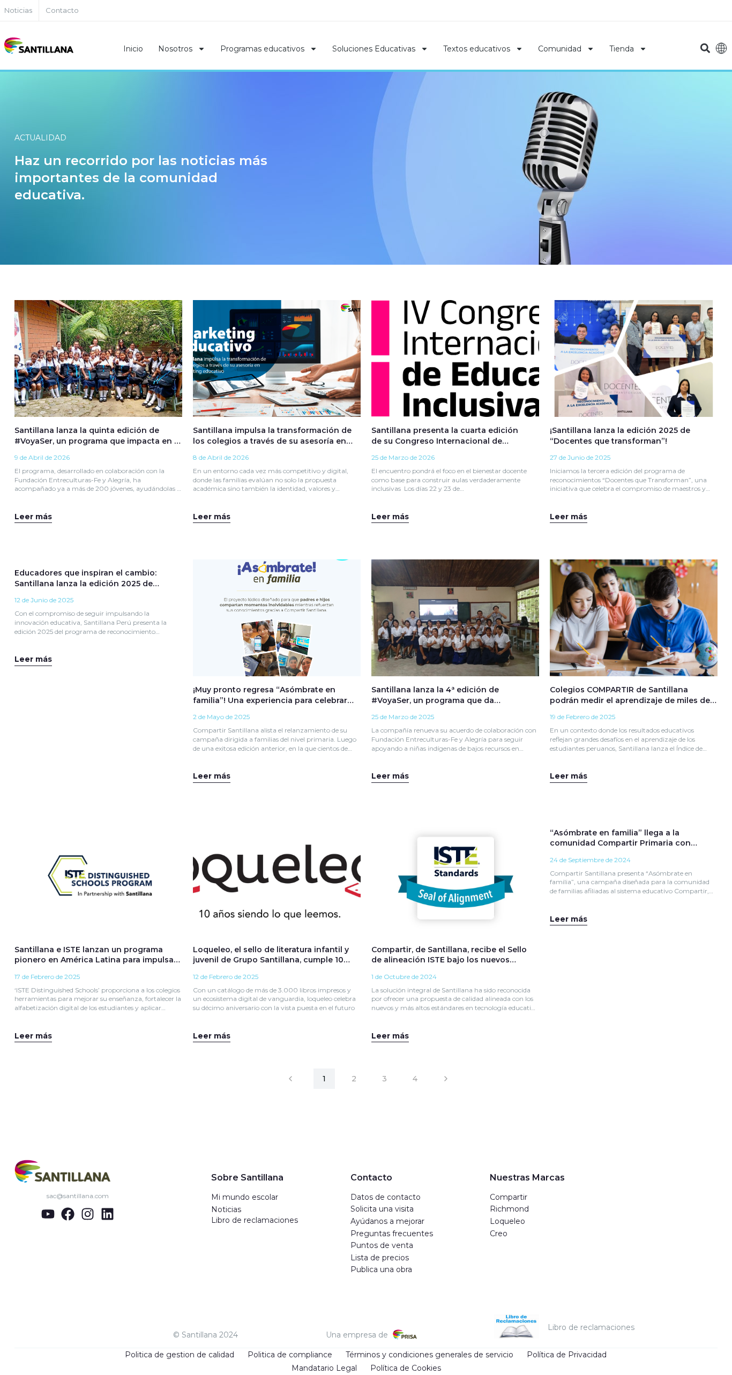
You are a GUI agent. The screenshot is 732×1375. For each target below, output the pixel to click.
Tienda (621, 49)
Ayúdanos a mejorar (387, 1221)
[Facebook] (67, 1214)
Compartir (508, 1197)
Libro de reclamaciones (254, 1220)
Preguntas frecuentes (391, 1233)
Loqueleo (507, 1221)
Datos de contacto (385, 1197)
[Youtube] (48, 1214)
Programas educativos (262, 49)
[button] (705, 48)
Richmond (509, 1209)
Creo (498, 1233)
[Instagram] (87, 1214)
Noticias (226, 1209)
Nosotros (175, 49)
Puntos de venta (381, 1245)
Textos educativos (476, 49)
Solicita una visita (382, 1209)
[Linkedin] (107, 1214)
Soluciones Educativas (373, 49)
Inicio (133, 49)
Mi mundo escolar (244, 1197)
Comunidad (559, 49)
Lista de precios (379, 1257)
